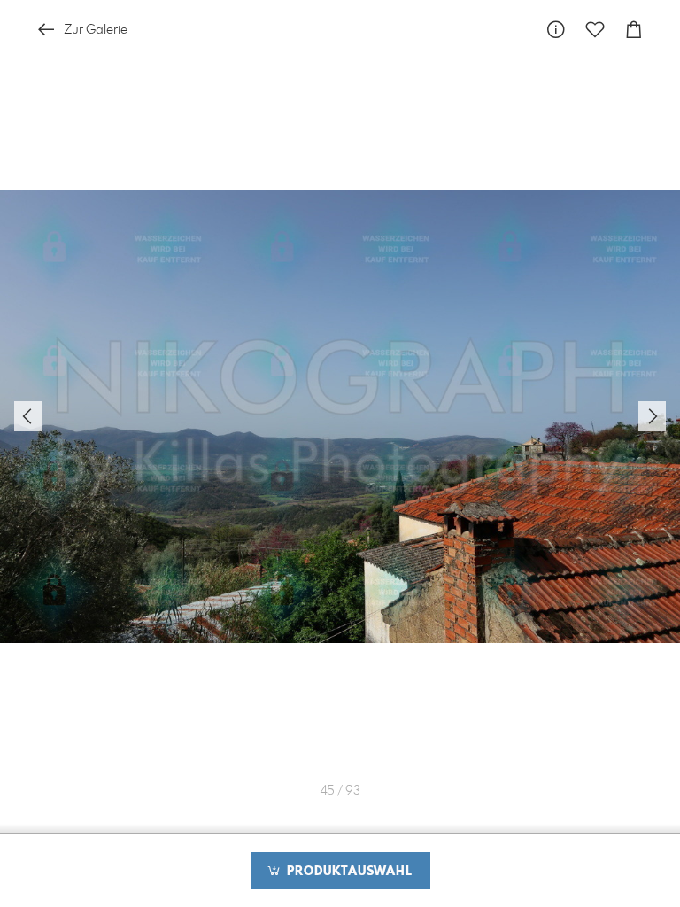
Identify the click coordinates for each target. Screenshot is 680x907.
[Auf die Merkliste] (595, 30)
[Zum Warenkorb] (634, 30)
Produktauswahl (347, 871)
